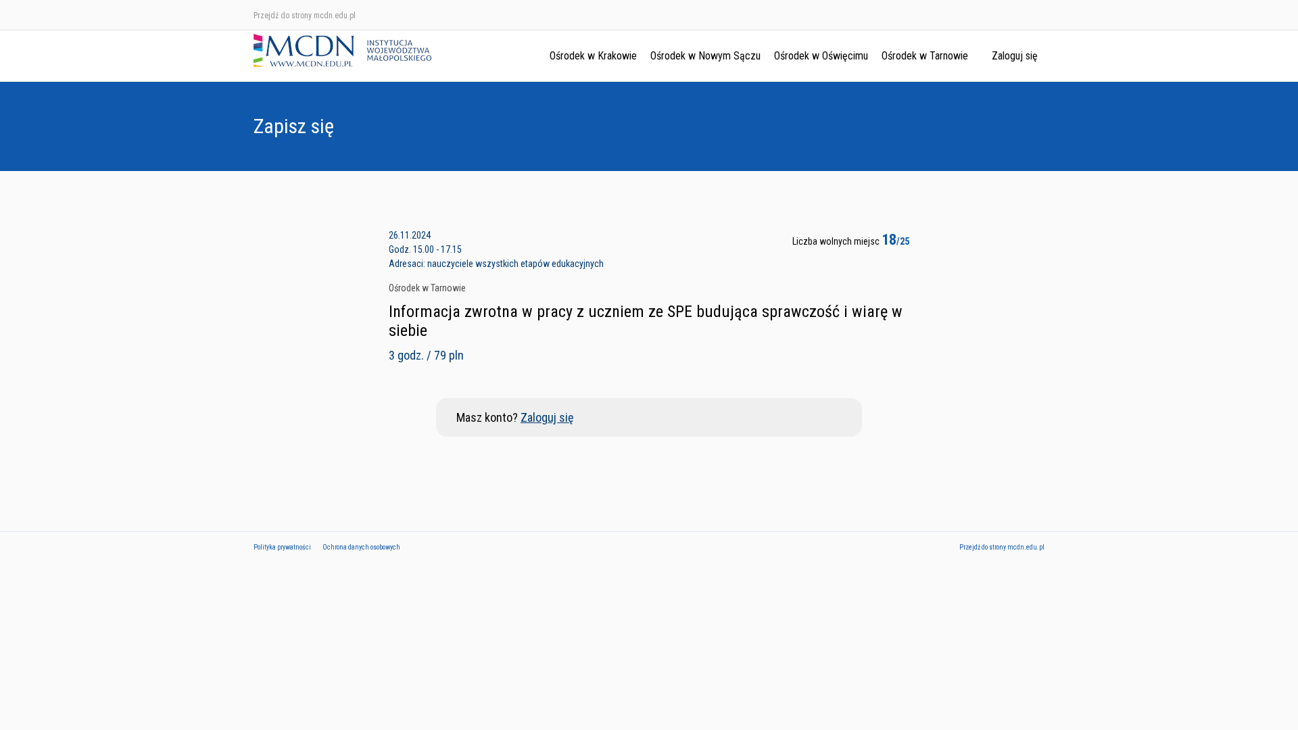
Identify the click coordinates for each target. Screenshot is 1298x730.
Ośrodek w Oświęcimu (821, 55)
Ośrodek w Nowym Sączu (705, 55)
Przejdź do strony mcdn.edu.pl (305, 15)
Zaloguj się (1015, 55)
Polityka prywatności (282, 547)
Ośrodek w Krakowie (593, 55)
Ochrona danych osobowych (361, 547)
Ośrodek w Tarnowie (925, 55)
